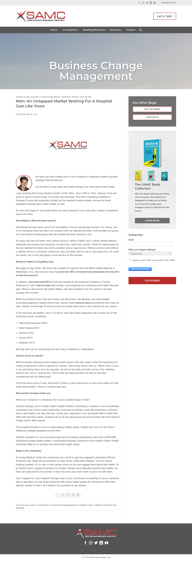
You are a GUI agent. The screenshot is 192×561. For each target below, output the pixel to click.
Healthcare (85, 97)
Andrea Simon (23, 97)
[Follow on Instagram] (143, 3)
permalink (20, 508)
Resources (115, 29)
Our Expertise (70, 29)
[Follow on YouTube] (154, 3)
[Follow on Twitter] (147, 3)
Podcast (131, 29)
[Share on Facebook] (58, 495)
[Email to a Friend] (68, 495)
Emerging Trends (70, 97)
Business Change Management (46, 97)
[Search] (140, 30)
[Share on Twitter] (63, 495)
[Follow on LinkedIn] (151, 3)
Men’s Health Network (100, 268)
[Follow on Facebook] (139, 3)
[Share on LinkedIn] (78, 495)
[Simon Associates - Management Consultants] (40, 16)
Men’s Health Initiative (62, 406)
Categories (152, 280)
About (53, 29)
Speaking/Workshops (94, 29)
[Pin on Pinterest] (73, 495)
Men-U (31, 444)
